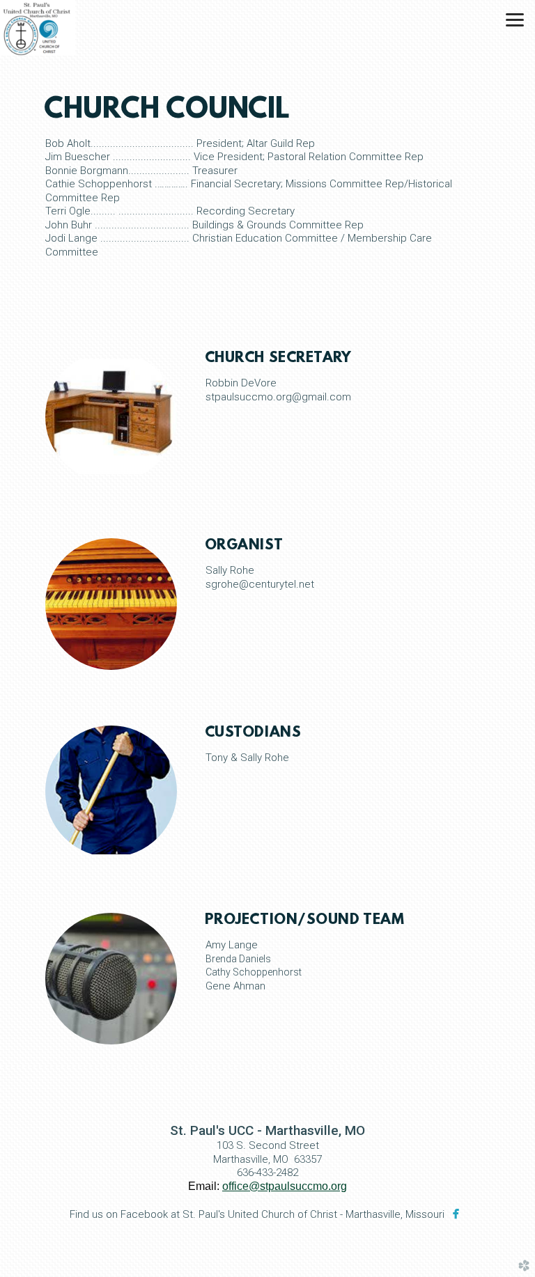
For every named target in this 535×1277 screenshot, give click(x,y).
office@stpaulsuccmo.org (284, 1186)
